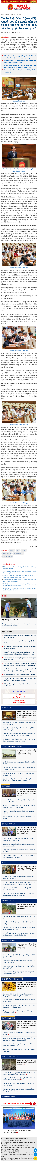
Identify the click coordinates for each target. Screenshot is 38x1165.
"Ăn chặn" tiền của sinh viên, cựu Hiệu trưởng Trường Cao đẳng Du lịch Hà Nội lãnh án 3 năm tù (19, 801)
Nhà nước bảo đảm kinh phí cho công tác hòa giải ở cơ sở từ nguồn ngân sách (19, 572)
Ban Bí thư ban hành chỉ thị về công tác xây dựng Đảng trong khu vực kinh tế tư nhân (19, 894)
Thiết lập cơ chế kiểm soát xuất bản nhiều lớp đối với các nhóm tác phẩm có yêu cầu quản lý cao (19, 576)
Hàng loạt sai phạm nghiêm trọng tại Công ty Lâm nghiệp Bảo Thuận (19, 1012)
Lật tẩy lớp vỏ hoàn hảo (10, 620)
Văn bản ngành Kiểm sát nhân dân (19, 701)
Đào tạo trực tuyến (20, 1164)
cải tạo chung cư (6, 553)
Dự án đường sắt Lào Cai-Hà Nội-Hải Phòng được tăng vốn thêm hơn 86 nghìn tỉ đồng (19, 580)
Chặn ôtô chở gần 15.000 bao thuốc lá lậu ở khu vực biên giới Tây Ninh (19, 889)
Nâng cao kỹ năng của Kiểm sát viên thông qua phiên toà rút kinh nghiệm (19, 845)
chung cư (23, 550)
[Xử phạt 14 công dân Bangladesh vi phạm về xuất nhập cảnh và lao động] (9, 754)
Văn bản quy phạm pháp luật (19, 696)
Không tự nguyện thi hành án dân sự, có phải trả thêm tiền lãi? (19, 1033)
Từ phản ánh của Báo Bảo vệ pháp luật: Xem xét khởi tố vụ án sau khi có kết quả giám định (19, 1073)
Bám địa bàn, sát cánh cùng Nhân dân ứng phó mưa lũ (19, 917)
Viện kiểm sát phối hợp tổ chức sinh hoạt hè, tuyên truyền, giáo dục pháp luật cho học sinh (19, 934)
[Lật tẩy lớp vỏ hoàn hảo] (19, 608)
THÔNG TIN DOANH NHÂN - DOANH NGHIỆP (16, 1104)
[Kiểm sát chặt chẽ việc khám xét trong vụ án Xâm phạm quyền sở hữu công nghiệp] (9, 869)
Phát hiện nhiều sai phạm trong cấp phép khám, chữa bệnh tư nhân (19, 1000)
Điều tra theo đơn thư (10, 1057)
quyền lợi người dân (7, 556)
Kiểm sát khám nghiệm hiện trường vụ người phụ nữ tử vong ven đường (19, 961)
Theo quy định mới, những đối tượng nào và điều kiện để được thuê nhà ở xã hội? (19, 1045)
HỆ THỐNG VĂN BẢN (19, 691)
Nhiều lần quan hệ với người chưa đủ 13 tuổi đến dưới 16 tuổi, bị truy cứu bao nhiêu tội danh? (19, 1039)
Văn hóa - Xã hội (8, 901)
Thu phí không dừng (7, 1164)
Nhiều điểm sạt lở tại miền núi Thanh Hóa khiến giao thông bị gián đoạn (26, 906)
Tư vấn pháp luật (8, 1018)
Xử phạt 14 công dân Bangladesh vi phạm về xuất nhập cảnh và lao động (26, 752)
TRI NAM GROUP (6, 1162)
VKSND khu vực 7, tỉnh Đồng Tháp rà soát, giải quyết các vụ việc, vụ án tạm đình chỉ (20, 679)
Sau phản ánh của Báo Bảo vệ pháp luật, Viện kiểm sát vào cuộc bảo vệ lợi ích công (19, 1079)
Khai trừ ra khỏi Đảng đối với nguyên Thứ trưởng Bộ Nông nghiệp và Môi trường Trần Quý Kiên (19, 995)
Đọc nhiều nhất (8, 632)
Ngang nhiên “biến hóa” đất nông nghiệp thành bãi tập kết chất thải (19, 956)
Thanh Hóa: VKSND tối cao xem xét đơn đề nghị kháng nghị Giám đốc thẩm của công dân (19, 1090)
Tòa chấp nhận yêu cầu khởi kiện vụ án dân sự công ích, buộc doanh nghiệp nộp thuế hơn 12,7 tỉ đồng (20, 653)
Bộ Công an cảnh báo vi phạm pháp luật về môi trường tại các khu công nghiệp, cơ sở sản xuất (19, 883)
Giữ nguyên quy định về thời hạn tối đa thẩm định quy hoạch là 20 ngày (19, 567)
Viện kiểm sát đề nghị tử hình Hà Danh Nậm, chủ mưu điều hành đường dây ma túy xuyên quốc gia (26, 792)
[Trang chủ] (19, 7)
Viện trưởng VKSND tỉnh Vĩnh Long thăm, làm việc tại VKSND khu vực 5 (20, 647)
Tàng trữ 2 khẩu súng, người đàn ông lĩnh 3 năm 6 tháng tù (19, 812)
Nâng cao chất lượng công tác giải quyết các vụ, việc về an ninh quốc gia (19, 625)
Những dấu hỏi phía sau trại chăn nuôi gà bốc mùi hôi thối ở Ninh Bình (20, 685)
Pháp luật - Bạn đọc (9, 940)
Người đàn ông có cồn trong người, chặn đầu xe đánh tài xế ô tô (19, 763)
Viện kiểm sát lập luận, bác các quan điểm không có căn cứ (19, 817)
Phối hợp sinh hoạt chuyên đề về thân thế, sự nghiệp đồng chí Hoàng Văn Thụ (19, 928)
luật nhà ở (11, 550)
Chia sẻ (35, 1150)
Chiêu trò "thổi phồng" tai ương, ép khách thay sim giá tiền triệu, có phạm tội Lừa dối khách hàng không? (26, 1024)
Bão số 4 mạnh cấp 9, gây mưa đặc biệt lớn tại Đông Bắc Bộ (19, 923)
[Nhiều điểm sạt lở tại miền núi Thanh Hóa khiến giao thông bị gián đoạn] (9, 908)
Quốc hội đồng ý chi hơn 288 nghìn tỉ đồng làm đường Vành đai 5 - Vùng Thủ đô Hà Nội (19, 589)
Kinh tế (4, 862)
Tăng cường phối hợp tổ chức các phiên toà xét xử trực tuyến (19, 850)
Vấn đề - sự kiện (16, 14)
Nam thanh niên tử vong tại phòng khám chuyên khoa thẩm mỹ (20, 658)
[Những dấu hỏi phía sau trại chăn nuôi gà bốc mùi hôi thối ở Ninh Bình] (9, 1064)
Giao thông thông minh (19, 1162)
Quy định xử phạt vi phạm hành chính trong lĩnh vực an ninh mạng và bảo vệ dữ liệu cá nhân (19, 780)
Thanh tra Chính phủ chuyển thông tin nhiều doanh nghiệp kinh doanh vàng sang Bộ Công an (26, 985)
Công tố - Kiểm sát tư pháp (12, 746)
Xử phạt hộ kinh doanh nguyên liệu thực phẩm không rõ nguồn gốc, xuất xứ (19, 877)
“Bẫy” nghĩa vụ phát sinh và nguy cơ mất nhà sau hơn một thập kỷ (19, 1050)
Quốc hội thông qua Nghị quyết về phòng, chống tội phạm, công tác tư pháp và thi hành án (19, 584)
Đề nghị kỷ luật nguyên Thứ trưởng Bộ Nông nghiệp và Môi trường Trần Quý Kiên (19, 1006)
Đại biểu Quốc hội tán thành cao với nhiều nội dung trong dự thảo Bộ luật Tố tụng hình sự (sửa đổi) (26, 714)
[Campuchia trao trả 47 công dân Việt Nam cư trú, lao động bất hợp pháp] (9, 947)
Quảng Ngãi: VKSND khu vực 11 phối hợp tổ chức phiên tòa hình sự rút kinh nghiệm (19, 806)
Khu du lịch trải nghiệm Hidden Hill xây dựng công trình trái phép (19, 1084)
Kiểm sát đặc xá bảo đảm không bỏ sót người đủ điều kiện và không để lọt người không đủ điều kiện (20, 664)
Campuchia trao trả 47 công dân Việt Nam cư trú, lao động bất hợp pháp (26, 946)
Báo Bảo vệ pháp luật (9, 1096)
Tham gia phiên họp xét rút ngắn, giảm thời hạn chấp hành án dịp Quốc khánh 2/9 (19, 856)
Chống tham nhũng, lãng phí (12, 979)
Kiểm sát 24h (5, 14)
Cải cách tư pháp (8, 824)
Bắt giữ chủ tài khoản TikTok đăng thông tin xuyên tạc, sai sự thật (19, 774)
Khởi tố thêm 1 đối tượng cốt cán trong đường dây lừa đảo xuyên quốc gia (19, 768)
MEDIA (4, 596)
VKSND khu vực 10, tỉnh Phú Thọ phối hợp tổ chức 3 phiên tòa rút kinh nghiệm (19, 839)
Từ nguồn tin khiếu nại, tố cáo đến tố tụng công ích (19, 674)
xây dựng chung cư (18, 553)
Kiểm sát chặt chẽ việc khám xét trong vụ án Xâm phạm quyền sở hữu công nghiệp (26, 868)
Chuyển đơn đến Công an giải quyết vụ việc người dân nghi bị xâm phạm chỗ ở (19, 972)
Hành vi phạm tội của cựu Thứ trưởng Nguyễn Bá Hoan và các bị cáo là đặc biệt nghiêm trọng (20, 670)
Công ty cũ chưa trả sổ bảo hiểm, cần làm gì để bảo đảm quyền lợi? (19, 967)
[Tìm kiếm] (35, 1158)
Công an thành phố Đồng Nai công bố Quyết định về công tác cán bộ (20, 642)
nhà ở (17, 550)
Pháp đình (6, 786)
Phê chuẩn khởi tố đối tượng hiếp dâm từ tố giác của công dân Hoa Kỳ (20, 636)
